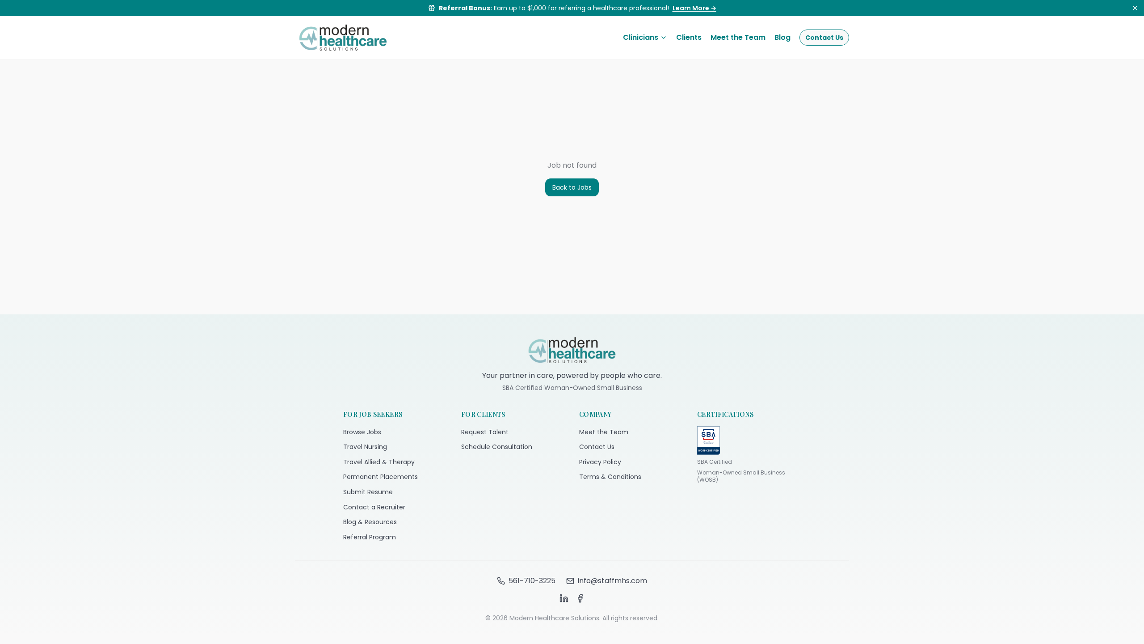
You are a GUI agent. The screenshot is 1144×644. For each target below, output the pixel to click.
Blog (782, 37)
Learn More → (694, 8)
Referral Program (369, 537)
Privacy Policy (600, 462)
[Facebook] (580, 598)
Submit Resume (368, 491)
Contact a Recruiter (374, 507)
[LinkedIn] (563, 598)
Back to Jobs (572, 187)
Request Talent (485, 432)
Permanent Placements (380, 476)
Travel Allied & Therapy (379, 462)
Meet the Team (738, 37)
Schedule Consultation (496, 446)
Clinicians (640, 37)
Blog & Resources (370, 521)
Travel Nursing (365, 446)
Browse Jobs (362, 432)
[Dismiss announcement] (1135, 8)
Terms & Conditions (610, 476)
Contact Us (824, 37)
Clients (689, 37)
